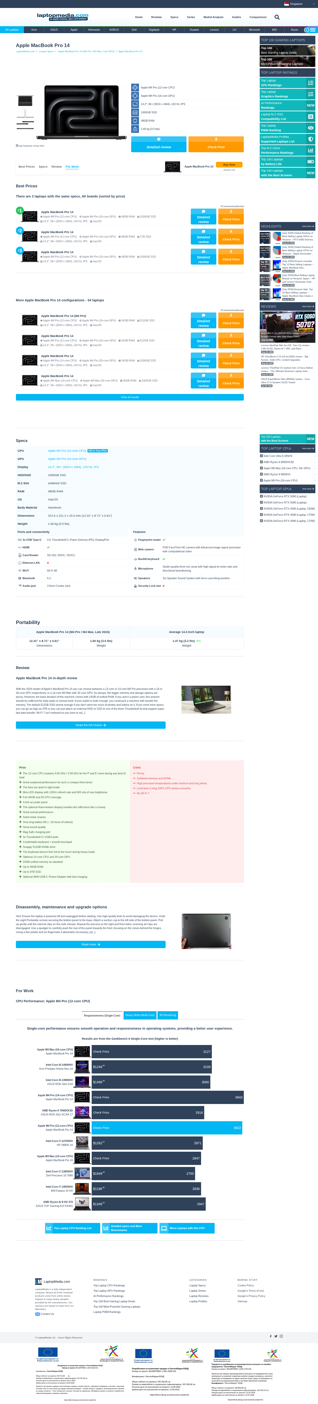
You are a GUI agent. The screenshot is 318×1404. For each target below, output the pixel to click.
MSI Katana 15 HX (62, 1190)
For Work (72, 166)
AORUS (114, 29)
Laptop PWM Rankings (107, 1312)
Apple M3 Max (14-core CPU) (55, 1156)
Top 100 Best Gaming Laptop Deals (114, 1301)
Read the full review (89, 725)
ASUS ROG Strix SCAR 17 (57, 1114)
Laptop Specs (46, 51)
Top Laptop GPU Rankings (109, 1290)
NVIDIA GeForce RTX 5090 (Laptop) (285, 496)
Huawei (194, 29)
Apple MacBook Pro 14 (130, 51)
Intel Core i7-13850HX (59, 1171)
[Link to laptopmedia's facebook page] (270, 1338)
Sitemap (242, 1301)
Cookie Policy (246, 1285)
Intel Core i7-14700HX (59, 1141)
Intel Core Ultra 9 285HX (289, 456)
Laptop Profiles (198, 1301)
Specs (174, 17)
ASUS (54, 29)
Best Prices (27, 166)
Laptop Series (197, 1290)
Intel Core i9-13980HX (59, 1080)
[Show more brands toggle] (312, 30)
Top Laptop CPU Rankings (109, 1285)
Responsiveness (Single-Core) (102, 1015)
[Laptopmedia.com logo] (63, 17)
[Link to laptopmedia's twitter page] (276, 1338)
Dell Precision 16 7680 (59, 1175)
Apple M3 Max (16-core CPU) (55, 1049)
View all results (130, 397)
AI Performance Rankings (108, 1296)
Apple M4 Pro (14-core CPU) (55, 1095)
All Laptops (12, 29)
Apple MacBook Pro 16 (59, 1053)
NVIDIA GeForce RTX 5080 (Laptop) (285, 502)
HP (174, 29)
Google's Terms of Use (251, 1290)
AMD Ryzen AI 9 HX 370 (58, 1202)
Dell (134, 29)
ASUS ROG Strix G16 (60, 1084)
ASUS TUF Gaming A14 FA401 (54, 1206)
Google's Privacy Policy (251, 1296)
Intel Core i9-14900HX (59, 1064)
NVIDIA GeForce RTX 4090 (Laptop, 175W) (289, 514)
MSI (274, 29)
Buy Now (229, 164)
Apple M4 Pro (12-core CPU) (77, 450)
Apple (74, 29)
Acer (34, 29)
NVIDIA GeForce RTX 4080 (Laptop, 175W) (289, 521)
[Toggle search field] (277, 17)
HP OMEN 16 (65, 1145)
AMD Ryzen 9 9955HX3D (289, 462)
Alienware (94, 29)
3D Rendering (167, 1015)
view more (307, 226)
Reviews (156, 17)
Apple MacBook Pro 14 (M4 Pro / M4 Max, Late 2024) (86, 51)
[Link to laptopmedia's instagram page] (281, 1338)
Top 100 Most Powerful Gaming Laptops (116, 1306)
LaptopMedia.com (25, 51)
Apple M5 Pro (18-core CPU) (289, 480)
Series (191, 17)
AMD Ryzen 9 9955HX (289, 474)
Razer (294, 29)
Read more (88, 944)
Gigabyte (154, 29)
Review (57, 166)
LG (234, 29)
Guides (236, 17)
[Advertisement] (130, 68)
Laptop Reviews (199, 1296)
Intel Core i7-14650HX (59, 1186)
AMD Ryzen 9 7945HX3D (57, 1110)
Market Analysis (213, 17)
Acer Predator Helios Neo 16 (56, 1068)
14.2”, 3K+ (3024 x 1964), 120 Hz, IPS (73, 467)
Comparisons (258, 17)
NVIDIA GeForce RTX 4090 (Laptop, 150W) (289, 508)
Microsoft (254, 29)
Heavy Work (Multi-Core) (140, 1015)
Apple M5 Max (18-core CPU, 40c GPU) (289, 468)
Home (139, 17)
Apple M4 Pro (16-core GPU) (67, 459)
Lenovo (214, 29)
